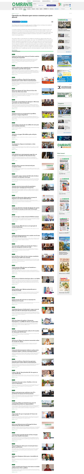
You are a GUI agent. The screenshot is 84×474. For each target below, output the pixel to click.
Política (13, 13)
